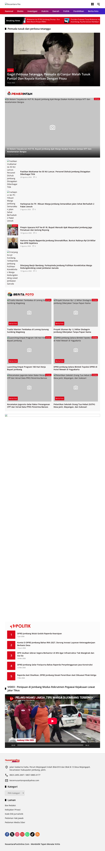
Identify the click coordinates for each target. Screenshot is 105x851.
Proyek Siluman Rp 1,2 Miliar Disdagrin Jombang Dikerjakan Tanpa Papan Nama (72, 330)
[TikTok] (32, 834)
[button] (98, 4)
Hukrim (10, 70)
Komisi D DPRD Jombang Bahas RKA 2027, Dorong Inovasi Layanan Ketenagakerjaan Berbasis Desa (56, 644)
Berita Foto (13, 323)
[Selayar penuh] (96, 745)
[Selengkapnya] (52, 93)
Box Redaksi (10, 805)
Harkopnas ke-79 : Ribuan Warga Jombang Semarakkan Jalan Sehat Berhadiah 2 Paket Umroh (57, 205)
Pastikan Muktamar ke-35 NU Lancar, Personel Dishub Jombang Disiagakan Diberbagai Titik (55, 173)
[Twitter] (12, 834)
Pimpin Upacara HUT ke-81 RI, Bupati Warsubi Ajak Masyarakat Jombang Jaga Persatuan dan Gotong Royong (56, 228)
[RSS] (37, 834)
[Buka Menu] (92, 4)
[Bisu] (92, 745)
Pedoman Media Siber (15, 822)
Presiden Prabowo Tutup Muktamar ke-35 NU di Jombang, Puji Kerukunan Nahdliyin (77, 20)
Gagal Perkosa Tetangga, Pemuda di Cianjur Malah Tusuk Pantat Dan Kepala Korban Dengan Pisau (48, 76)
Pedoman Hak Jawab (14, 818)
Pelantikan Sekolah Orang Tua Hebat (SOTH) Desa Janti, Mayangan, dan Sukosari (74, 405)
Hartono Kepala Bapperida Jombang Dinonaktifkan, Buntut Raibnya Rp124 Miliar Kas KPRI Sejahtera (58, 242)
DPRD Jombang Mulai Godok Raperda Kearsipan (39, 633)
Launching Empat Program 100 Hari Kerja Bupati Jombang (26, 368)
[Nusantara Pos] (13, 4)
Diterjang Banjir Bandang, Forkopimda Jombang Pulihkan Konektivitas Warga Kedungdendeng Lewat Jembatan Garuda (56, 266)
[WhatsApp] (27, 834)
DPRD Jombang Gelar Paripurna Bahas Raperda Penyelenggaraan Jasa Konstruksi (55, 664)
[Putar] (8, 745)
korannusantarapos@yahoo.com (24, 780)
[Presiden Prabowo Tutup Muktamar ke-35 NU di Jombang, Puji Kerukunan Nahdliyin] (56, 20)
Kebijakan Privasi (13, 809)
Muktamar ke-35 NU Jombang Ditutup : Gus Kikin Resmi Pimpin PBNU (32, 20)
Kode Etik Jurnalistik (14, 814)
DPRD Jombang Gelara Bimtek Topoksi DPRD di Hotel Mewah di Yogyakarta (75, 368)
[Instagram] (17, 834)
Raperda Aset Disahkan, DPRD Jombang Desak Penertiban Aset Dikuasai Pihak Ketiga (56, 675)
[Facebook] (7, 834)
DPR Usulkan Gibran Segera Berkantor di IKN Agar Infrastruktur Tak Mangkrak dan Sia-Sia (55, 654)
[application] (52, 721)
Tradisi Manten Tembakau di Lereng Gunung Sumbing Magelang (28, 330)
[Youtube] (22, 834)
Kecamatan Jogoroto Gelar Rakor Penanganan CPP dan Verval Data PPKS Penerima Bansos (28, 405)
